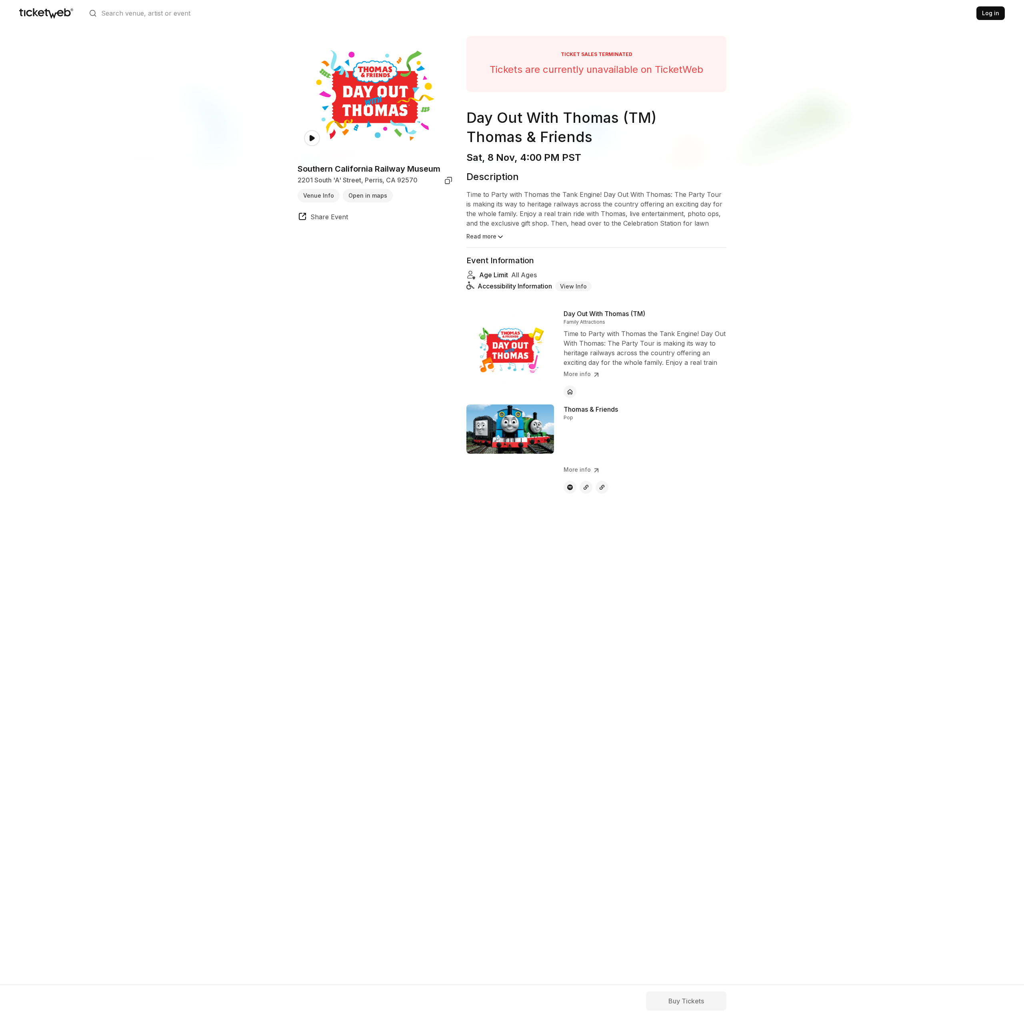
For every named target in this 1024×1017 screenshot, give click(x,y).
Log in (990, 13)
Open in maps (367, 195)
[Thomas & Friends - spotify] (570, 487)
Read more (481, 236)
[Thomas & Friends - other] (586, 487)
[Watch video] (312, 138)
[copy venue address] (448, 180)
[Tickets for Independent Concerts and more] (46, 13)
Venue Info (318, 195)
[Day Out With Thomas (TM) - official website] (570, 391)
